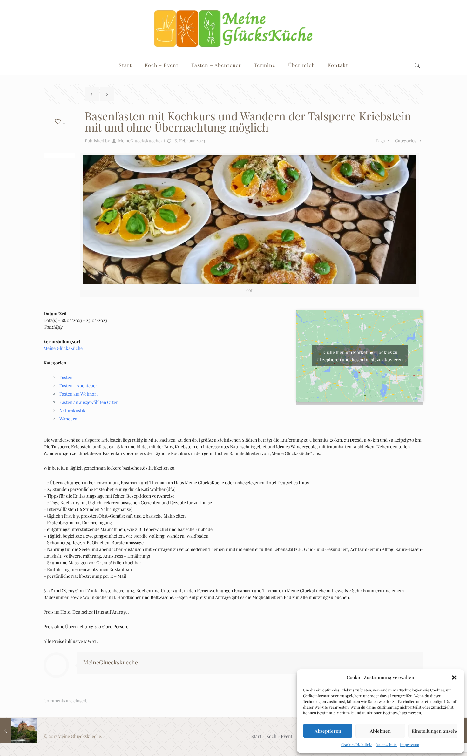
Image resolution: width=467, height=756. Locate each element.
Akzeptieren (328, 731)
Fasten (65, 377)
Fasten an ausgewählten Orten (88, 402)
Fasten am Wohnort (78, 394)
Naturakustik (72, 410)
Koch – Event (279, 736)
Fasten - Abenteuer (78, 386)
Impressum (409, 744)
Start (256, 736)
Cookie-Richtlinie (356, 744)
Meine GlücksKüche (63, 348)
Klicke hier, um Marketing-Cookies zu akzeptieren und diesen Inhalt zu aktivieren (360, 356)
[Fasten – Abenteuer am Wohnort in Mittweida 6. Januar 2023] (18, 730)
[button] (454, 677)
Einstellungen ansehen (434, 731)
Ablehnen (380, 731)
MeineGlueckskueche (139, 141)
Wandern (68, 419)
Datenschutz (386, 744)
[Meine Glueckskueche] (233, 28)
